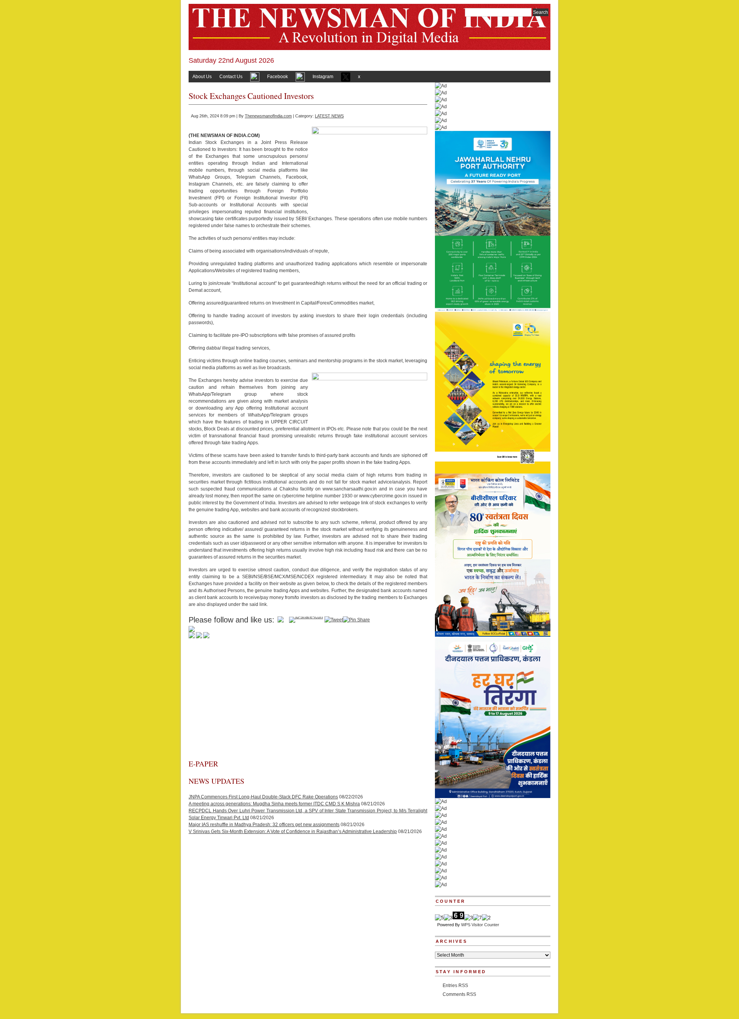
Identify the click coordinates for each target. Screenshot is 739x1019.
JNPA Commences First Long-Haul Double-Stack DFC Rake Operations (263, 797)
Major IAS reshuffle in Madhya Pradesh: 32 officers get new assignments (264, 824)
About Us (202, 76)
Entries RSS (455, 985)
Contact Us (230, 76)
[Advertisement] (308, 701)
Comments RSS (459, 994)
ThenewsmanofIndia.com (268, 116)
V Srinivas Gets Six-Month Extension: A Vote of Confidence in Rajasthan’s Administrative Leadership (293, 831)
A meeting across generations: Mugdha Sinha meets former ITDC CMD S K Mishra (274, 803)
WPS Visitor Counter (480, 924)
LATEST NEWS (329, 116)
